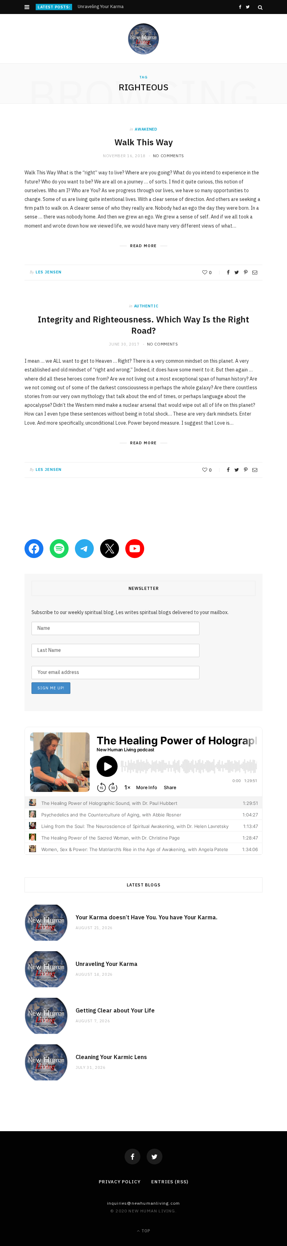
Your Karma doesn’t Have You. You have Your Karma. (146, 917)
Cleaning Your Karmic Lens (111, 1056)
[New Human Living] (144, 39)
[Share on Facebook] (228, 272)
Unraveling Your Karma (101, 6)
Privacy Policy (120, 1182)
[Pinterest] (245, 272)
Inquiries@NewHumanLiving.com (143, 1203)
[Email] (254, 272)
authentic (146, 306)
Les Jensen (49, 272)
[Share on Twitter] (236, 272)
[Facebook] (132, 1156)
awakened (146, 129)
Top (145, 1230)
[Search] (260, 7)
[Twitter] (154, 1156)
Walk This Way (143, 142)
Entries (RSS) (169, 1182)
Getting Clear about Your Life (115, 1010)
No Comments (168, 155)
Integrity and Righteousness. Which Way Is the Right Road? (143, 325)
